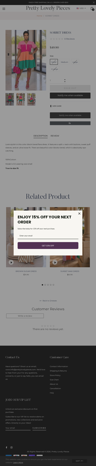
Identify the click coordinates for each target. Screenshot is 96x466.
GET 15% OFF (48, 245)
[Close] (79, 214)
